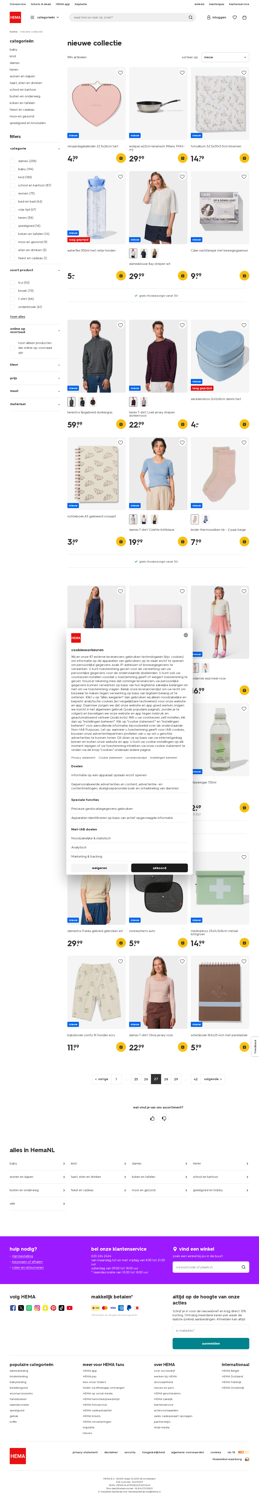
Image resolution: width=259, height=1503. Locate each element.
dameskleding (19, 1370)
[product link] (96, 103)
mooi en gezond (22, 116)
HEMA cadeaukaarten (97, 1410)
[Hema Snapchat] (45, 1308)
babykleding (18, 1382)
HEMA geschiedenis (167, 1393)
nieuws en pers (164, 1387)
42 (196, 1079)
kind (13, 56)
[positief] (152, 1118)
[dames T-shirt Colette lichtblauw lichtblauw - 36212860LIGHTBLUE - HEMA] (133, 519)
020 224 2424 (101, 1256)
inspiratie (88, 1427)
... (126, 1079)
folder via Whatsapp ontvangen (104, 1387)
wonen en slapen (22, 76)
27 (156, 1079)
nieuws (87, 1433)
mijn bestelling (22, 1256)
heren (14, 69)
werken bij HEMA (165, 1376)
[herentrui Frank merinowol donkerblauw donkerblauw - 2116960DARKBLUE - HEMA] (82, 402)
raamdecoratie (19, 1404)
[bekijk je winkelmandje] (244, 17)
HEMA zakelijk (163, 1399)
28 (166, 1079)
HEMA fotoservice (95, 1404)
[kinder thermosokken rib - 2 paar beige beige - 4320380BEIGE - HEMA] (195, 519)
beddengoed (19, 1387)
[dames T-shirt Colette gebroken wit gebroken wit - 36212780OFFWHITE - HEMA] (144, 519)
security (130, 1452)
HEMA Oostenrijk (233, 1387)
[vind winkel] (243, 1267)
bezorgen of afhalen (27, 1262)
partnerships (162, 1421)
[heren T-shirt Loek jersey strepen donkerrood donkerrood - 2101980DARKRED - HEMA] (133, 402)
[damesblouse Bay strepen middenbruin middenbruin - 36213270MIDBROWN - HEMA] (154, 253)
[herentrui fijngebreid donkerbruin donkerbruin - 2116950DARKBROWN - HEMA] (93, 402)
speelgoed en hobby (208, 1190)
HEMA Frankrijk (231, 1382)
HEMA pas (89, 1376)
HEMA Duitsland (232, 1376)
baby (13, 49)
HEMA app (90, 1370)
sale (12, 1203)
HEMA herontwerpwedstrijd (101, 1399)
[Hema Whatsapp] (29, 1308)
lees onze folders (94, 1382)
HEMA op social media (98, 1393)
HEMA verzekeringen (97, 1421)
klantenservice (163, 1404)
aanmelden (211, 1343)
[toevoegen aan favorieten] (121, 72)
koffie (13, 1421)
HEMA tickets (91, 1416)
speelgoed (17, 1410)
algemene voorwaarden (187, 1452)
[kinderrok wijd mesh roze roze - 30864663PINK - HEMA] (195, 668)
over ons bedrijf (164, 1370)
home (13, 31)
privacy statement (85, 1452)
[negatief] (164, 1118)
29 (176, 1079)
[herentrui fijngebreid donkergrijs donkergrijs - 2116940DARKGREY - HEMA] (71, 402)
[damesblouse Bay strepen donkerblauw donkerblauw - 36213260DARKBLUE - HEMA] (144, 253)
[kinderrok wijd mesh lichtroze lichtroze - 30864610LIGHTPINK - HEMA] (205, 668)
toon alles (17, 316)
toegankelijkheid (153, 1452)
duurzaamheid (163, 1382)
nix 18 (231, 1452)
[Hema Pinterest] (53, 1308)
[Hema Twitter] (21, 1308)
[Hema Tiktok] (61, 1308)
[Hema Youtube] (69, 1308)
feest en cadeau (22, 109)
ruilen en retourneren (28, 1267)
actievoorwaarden (166, 1410)
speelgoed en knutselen (28, 123)
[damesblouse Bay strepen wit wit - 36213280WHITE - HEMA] (133, 253)
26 (146, 1079)
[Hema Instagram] (37, 1308)
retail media (161, 1427)
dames (15, 63)
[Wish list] (235, 17)
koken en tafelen (22, 103)
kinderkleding (19, 1376)
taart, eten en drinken (26, 83)
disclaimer (111, 1452)
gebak (14, 1416)
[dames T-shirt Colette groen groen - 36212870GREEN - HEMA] (154, 519)
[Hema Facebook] (13, 1308)
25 (136, 1079)
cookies (215, 1452)
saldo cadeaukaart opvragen (173, 1416)
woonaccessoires (21, 1393)
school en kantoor (23, 89)
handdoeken (18, 1399)
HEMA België (230, 1370)
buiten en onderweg (25, 96)
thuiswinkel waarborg (227, 1459)
